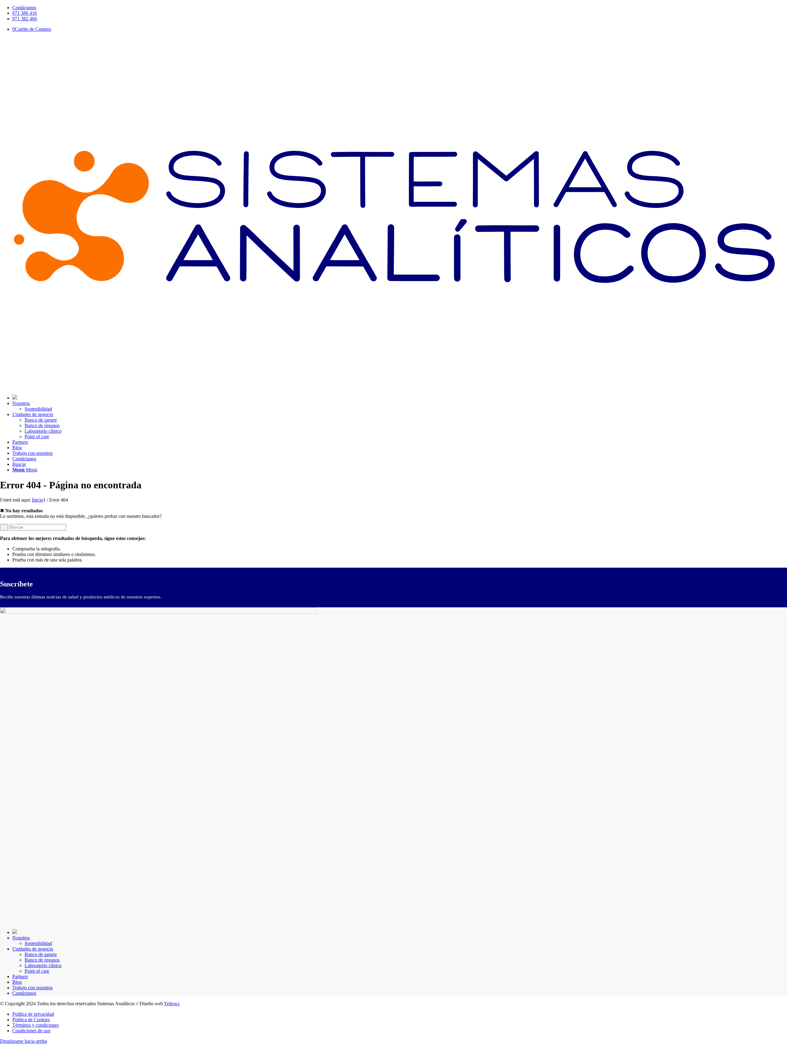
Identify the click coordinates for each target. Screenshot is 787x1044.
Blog (17, 982)
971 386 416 (24, 13)
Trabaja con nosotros (32, 987)
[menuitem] (399, 7)
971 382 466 (24, 18)
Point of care (37, 971)
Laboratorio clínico (43, 965)
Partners (20, 976)
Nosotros (21, 937)
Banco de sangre (41, 954)
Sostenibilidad (38, 943)
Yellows (172, 1003)
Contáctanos (24, 7)
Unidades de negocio (32, 948)
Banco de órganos (42, 960)
